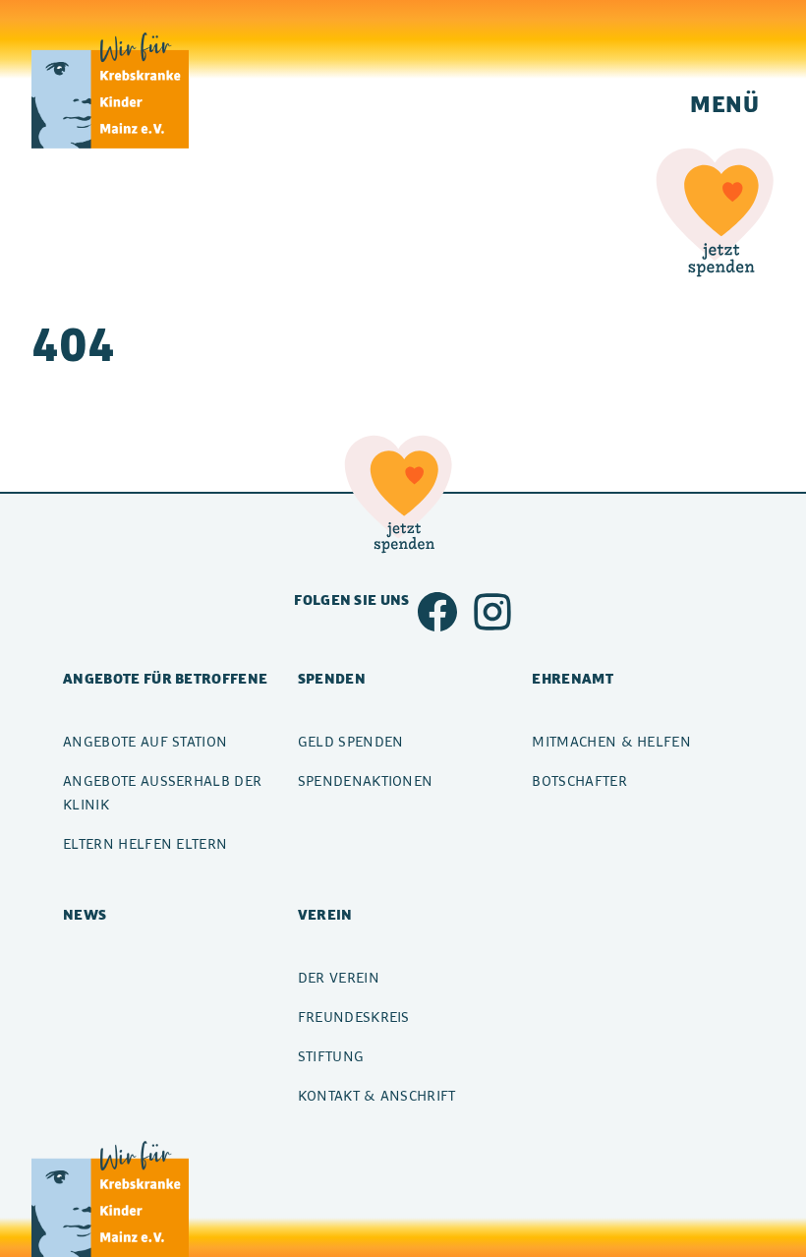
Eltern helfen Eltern (145, 843)
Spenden (332, 678)
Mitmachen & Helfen (611, 741)
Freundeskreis (354, 1016)
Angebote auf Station (145, 741)
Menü (724, 103)
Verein (325, 914)
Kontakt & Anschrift (377, 1095)
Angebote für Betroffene (165, 678)
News (84, 914)
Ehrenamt (572, 678)
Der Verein (338, 977)
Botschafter (579, 780)
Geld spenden (351, 741)
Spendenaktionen (365, 780)
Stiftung (331, 1056)
